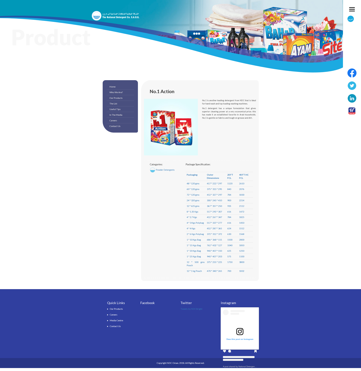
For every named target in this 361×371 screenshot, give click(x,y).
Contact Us (114, 126)
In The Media (115, 114)
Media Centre (116, 320)
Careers (113, 120)
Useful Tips (115, 109)
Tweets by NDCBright (191, 308)
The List (113, 103)
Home (112, 86)
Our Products (116, 98)
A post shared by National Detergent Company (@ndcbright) (250, 366)
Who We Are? (116, 92)
